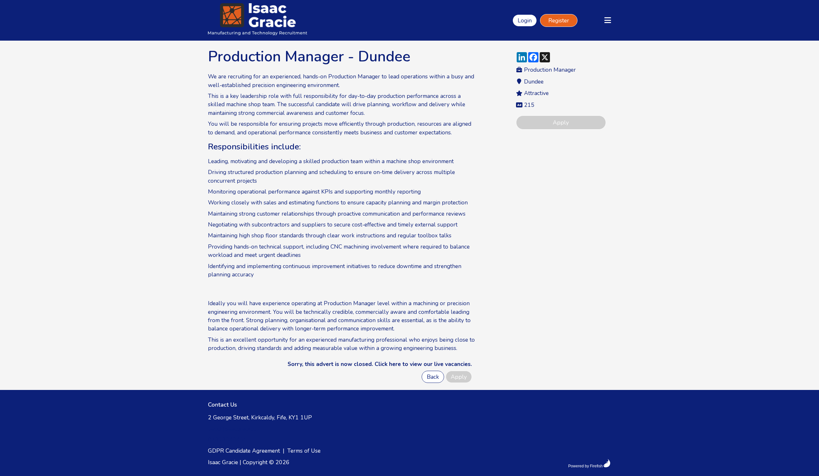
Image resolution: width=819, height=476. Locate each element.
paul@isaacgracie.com (235, 428)
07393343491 (227, 439)
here (395, 364)
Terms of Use (304, 451)
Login (525, 20)
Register (558, 20)
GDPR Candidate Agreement (244, 451)
